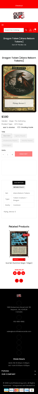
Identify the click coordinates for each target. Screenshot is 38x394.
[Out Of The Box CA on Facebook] (13, 2)
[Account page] (30, 30)
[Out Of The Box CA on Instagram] (17, 2)
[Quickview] (15, 273)
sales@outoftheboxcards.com (19, 331)
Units (4, 150)
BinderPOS (30, 385)
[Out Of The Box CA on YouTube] (21, 2)
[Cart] (35, 30)
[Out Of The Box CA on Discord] (25, 2)
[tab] (18, 183)
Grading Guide (27, 127)
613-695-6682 (19, 321)
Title (3, 132)
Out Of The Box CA (19, 45)
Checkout (19, 6)
